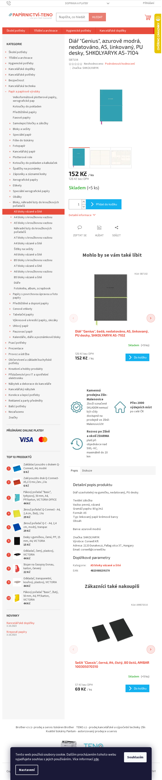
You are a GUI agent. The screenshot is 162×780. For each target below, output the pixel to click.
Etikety (17, 185)
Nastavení (27, 770)
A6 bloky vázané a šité (28, 254)
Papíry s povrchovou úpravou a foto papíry (35, 296)
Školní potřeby (18, 52)
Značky (13, 417)
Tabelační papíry (23, 315)
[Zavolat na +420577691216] (13, 3)
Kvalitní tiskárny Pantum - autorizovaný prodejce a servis (81, 731)
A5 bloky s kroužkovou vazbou (33, 223)
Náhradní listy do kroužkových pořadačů (33, 230)
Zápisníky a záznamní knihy (30, 174)
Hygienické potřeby (21, 63)
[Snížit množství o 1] (84, 206)
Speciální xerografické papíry (31, 191)
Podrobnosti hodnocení (120, 64)
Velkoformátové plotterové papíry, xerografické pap (35, 99)
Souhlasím (135, 757)
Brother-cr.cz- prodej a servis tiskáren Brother (45, 727)
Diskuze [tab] (87, 471)
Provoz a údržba (19, 354)
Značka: (85, 68)
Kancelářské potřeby (22, 75)
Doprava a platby (76, 3)
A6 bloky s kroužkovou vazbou (33, 272)
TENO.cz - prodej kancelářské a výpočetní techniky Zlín (110, 727)
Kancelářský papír (24, 152)
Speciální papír (22, 135)
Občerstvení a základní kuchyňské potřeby (30, 362)
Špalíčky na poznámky (27, 169)
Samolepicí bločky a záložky (30, 123)
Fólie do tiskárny (23, 140)
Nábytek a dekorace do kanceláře (30, 384)
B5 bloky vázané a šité (28, 277)
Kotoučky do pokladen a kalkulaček (35, 163)
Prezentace (16, 348)
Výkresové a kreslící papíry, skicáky (35, 320)
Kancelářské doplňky (22, 69)
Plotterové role (22, 157)
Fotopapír (19, 146)
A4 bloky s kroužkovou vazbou (33, 217)
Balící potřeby (17, 406)
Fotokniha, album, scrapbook (32, 288)
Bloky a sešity (21, 129)
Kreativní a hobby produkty (26, 369)
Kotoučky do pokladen (27, 106)
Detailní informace (80, 215)
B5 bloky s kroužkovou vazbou (33, 260)
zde (96, 759)
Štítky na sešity (23, 249)
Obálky (17, 197)
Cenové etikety (22, 309)
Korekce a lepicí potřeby (24, 395)
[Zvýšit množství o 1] (84, 201)
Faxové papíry (22, 118)
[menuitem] (15, 30)
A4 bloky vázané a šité (28, 243)
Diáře (17, 283)
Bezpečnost (16, 80)
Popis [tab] (74, 471)
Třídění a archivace (20, 58)
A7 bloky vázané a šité (28, 266)
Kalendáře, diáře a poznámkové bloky (37, 337)
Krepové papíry (17, 631)
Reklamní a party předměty (26, 401)
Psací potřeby (17, 343)
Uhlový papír (20, 326)
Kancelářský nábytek (22, 389)
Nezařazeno (16, 412)
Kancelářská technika (22, 86)
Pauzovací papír (23, 332)
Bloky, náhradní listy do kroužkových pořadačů (36, 204)
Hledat (97, 17)
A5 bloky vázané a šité (28, 212)
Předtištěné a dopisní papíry (31, 303)
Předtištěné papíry (25, 112)
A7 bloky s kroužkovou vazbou (33, 238)
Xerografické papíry (25, 180)
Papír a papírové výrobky (24, 91)
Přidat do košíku (106, 204)
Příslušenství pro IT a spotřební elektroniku (28, 376)
